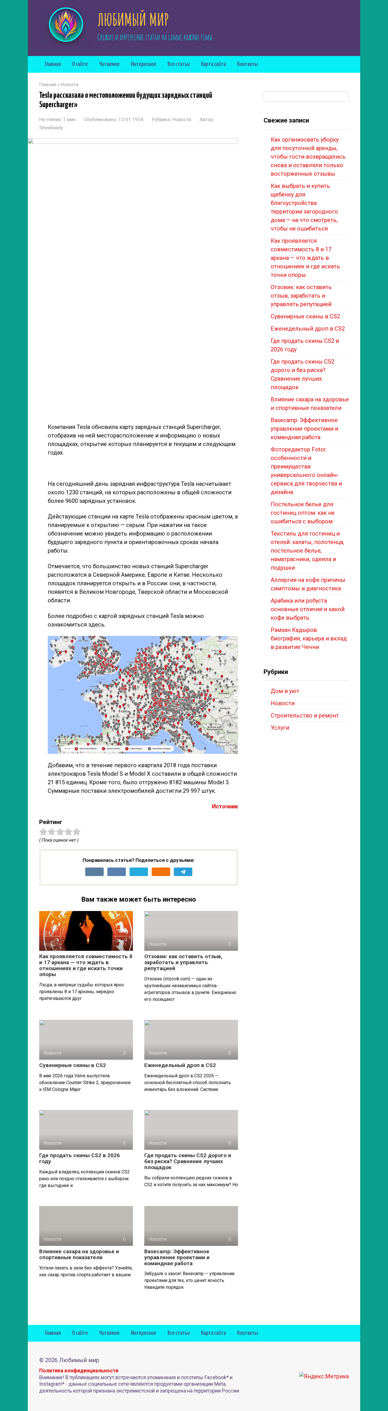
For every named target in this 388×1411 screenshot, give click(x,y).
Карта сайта (213, 64)
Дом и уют (285, 691)
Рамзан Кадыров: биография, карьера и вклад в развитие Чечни (309, 638)
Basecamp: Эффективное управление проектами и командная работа (177, 1257)
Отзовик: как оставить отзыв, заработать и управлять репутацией (183, 962)
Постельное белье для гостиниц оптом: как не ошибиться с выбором (303, 513)
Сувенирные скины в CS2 (72, 1065)
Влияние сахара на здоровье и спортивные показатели (79, 1254)
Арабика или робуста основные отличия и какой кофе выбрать (308, 609)
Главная (53, 64)
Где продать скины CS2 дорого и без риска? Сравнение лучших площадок (187, 1161)
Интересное (143, 64)
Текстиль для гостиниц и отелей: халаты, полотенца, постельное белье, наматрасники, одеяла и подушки (307, 550)
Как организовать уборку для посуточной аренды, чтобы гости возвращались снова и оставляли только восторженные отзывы (308, 156)
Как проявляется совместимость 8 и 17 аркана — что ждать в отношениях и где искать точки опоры (85, 965)
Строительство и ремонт (305, 715)
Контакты (247, 64)
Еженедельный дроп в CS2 (180, 1065)
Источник (225, 806)
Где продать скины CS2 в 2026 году (79, 1158)
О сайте (80, 64)
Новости (181, 119)
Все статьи (179, 64)
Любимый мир (133, 19)
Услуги (280, 727)
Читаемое (109, 64)
